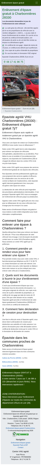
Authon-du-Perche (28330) (11, 358)
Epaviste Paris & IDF (20, 445)
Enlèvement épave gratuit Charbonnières (20, 428)
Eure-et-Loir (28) (28, 108)
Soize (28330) (7, 366)
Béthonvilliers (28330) (10, 362)
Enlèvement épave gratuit (13, 3)
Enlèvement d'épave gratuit (20, 443)
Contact (20, 447)
